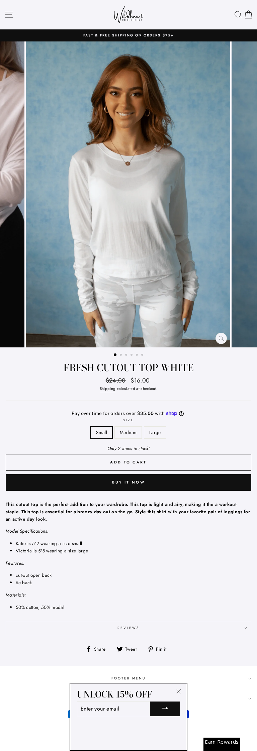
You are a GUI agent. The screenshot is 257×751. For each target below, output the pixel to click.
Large (155, 432)
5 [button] (137, 355)
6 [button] (143, 355)
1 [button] (115, 355)
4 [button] (132, 355)
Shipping (108, 388)
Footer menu (128, 678)
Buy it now (128, 482)
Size (128, 420)
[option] (128, 35)
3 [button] (126, 355)
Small (101, 432)
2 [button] (121, 355)
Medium (128, 432)
